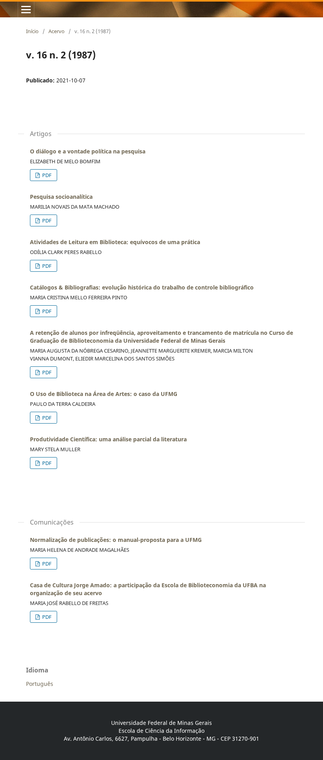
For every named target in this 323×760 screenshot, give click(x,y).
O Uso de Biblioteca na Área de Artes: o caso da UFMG (103, 394)
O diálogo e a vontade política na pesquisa (87, 151)
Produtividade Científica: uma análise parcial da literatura (108, 439)
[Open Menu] (26, 9)
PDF (46, 175)
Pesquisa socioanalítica (61, 196)
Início (32, 31)
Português (39, 683)
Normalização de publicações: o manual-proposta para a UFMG (116, 539)
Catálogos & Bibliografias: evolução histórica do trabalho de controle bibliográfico (142, 287)
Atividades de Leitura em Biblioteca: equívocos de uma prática (115, 242)
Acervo (56, 31)
